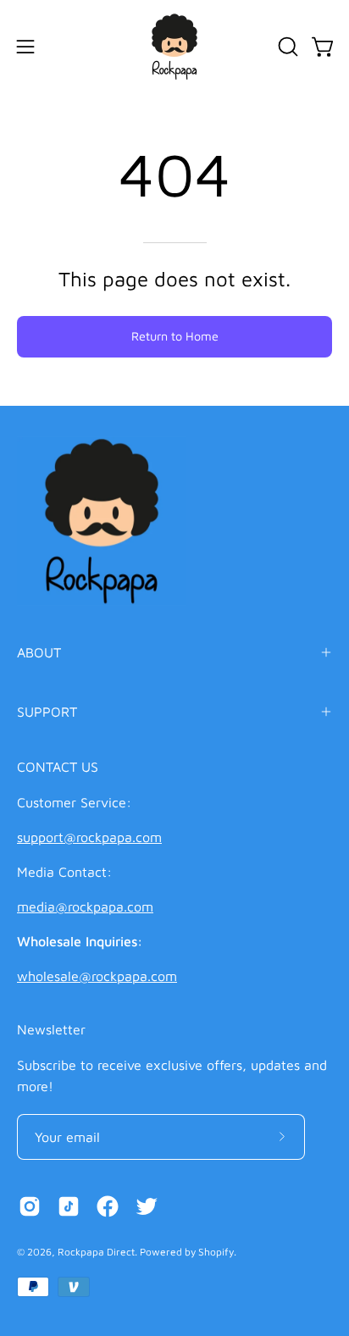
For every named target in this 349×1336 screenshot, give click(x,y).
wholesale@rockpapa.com (97, 976)
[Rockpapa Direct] (174, 46)
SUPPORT (47, 711)
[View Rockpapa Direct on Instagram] (29, 1206)
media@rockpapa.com (85, 906)
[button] (286, 46)
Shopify (216, 1251)
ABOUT (39, 652)
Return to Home (175, 336)
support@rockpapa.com (89, 837)
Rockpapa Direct (96, 1251)
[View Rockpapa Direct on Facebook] (107, 1206)
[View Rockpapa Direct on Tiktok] (68, 1206)
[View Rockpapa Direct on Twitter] (146, 1206)
